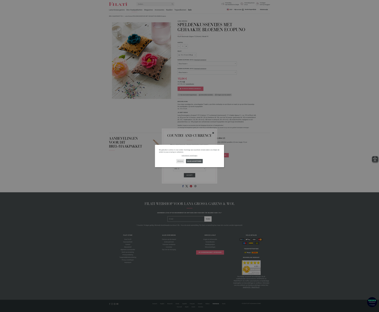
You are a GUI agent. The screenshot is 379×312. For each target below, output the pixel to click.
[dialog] (189, 156)
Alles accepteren (194, 161)
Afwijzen (180, 161)
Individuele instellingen (189, 155)
